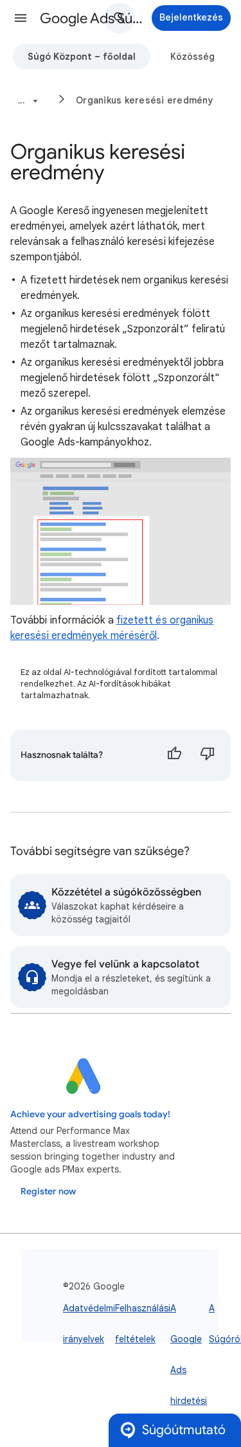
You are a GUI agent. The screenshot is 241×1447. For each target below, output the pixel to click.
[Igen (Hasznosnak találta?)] (174, 755)
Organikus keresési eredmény (144, 100)
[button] (20, 18)
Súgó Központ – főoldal (82, 56)
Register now (48, 1191)
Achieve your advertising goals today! (90, 1114)
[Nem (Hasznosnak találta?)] (207, 755)
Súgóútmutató (184, 1430)
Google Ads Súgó (92, 18)
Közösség (192, 56)
